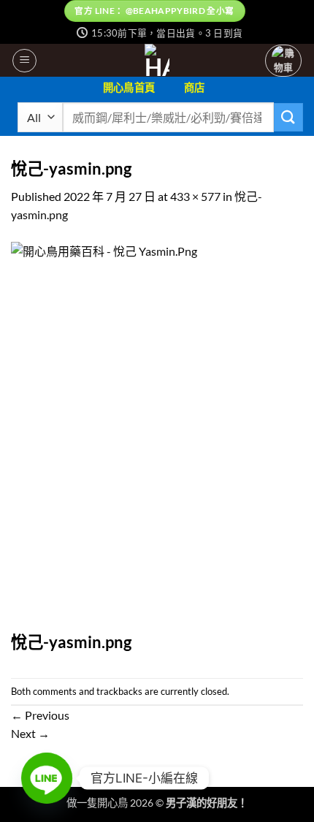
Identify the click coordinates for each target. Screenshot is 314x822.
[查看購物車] (283, 61)
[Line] (46, 778)
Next (30, 733)
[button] (24, 60)
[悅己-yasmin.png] (157, 435)
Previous (40, 715)
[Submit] (288, 117)
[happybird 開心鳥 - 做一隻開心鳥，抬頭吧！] (157, 60)
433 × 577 (195, 196)
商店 (194, 87)
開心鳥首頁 (129, 87)
